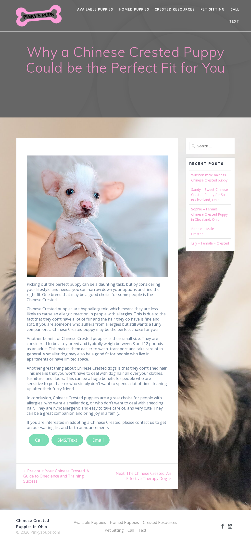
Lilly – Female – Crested (210, 243)
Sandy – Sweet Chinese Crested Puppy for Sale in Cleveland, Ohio (209, 194)
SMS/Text (67, 440)
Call (234, 9)
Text (234, 21)
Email (98, 440)
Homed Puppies (134, 9)
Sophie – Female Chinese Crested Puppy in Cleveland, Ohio (209, 214)
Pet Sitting (213, 9)
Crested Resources (175, 9)
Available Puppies (95, 9)
